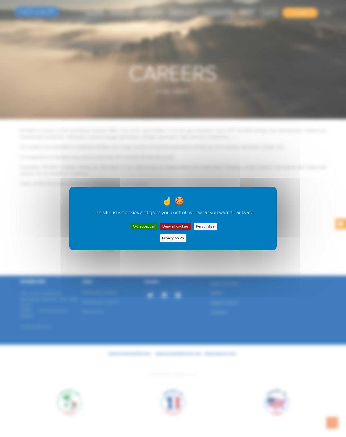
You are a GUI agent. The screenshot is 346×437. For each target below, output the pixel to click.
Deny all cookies (175, 226)
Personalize (205, 226)
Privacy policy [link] (173, 238)
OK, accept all (144, 226)
